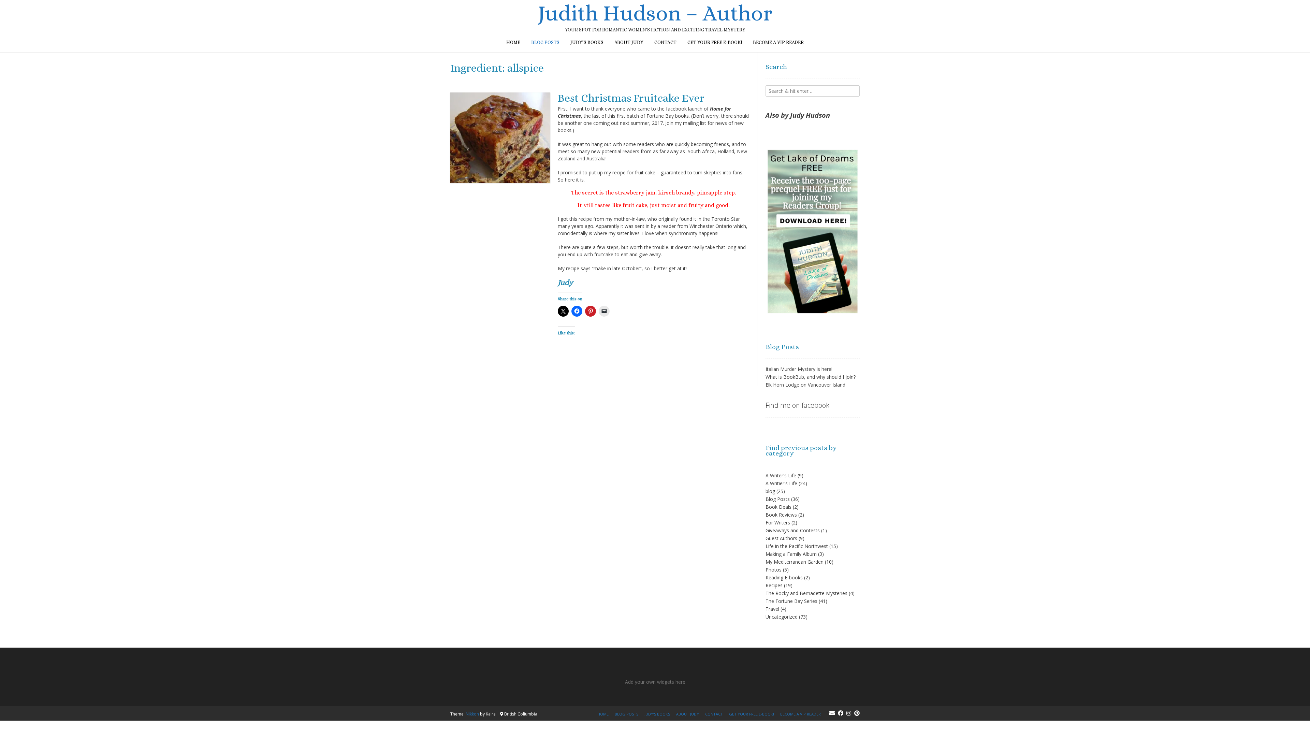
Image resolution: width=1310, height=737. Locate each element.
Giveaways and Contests (793, 530)
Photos (774, 569)
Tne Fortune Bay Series (791, 601)
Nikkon (472, 714)
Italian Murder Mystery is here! (799, 369)
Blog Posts (778, 499)
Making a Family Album (791, 554)
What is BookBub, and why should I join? (811, 377)
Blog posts (545, 42)
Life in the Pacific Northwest (797, 546)
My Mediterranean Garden (795, 562)
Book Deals (778, 507)
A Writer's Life (781, 475)
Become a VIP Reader (778, 42)
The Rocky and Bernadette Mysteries (806, 593)
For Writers (778, 522)
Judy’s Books (586, 42)
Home (513, 42)
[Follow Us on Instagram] (848, 713)
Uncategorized (782, 616)
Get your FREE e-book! (714, 42)
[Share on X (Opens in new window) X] (563, 311)
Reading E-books (784, 577)
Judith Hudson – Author (655, 13)
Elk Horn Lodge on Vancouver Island (805, 384)
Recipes (774, 585)
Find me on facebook (797, 405)
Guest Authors (781, 538)
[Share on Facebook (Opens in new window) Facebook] (576, 311)
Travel (772, 609)
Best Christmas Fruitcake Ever (631, 98)
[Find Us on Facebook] (840, 713)
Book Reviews (781, 514)
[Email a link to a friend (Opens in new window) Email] (604, 311)
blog (770, 491)
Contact (665, 42)
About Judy (628, 42)
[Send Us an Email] (832, 713)
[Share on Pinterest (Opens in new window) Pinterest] (590, 311)
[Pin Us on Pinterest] (857, 713)
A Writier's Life (781, 483)
